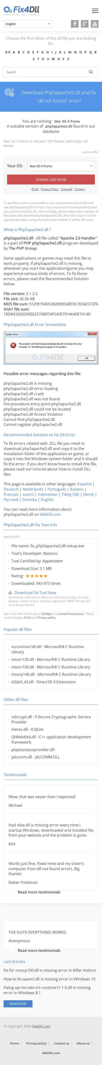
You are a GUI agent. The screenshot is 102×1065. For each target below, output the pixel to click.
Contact (79, 189)
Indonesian (48, 494)
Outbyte (47, 614)
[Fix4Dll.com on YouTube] (95, 23)
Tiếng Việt (70, 494)
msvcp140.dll (23, 674)
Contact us (61, 1043)
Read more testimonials (39, 892)
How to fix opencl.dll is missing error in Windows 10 (49, 979)
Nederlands (33, 489)
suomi (28, 494)
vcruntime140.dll (26, 646)
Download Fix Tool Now (35, 592)
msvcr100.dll (22, 667)
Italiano (76, 489)
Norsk (88, 494)
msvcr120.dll (22, 659)
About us (83, 1043)
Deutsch (11, 489)
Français (11, 494)
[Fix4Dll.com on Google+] (84, 23)
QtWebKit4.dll (23, 737)
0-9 (7, 52)
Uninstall (66, 189)
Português (56, 489)
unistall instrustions (71, 614)
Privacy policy (47, 618)
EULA (35, 189)
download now (51, 179)
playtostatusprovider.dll (32, 749)
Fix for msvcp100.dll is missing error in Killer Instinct (50, 970)
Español (84, 484)
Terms (14, 1043)
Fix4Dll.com (41, 1026)
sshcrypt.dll (21, 716)
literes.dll (19, 729)
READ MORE (18, 1003)
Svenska (29, 499)
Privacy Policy (50, 189)
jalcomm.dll (21, 757)
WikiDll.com (50, 514)
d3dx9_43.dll (22, 681)
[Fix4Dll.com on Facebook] (74, 23)
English (47, 499)
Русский (11, 499)
